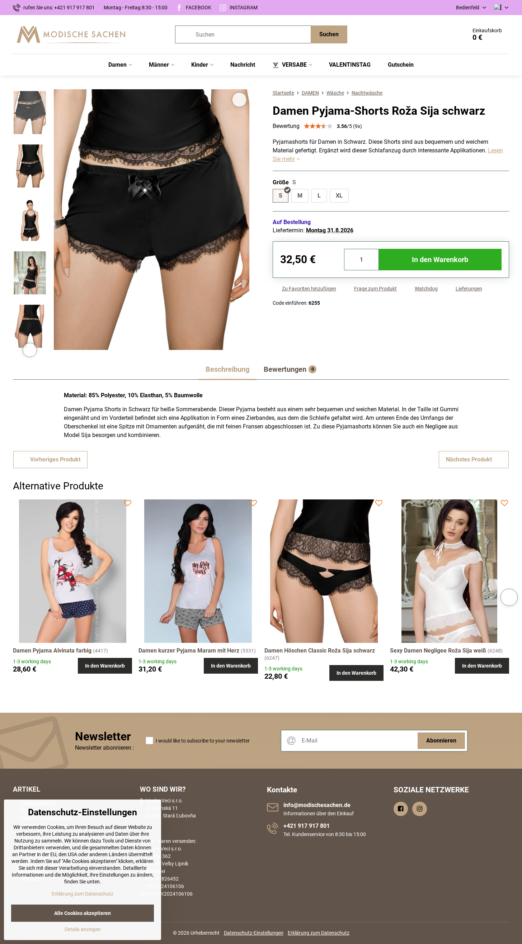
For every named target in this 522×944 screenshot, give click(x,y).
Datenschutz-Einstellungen (253, 933)
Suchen (329, 34)
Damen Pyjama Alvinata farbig (52, 650)
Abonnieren (441, 740)
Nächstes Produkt (469, 459)
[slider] (318, 126)
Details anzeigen (83, 929)
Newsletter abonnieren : (104, 747)
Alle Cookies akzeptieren (82, 913)
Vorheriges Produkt (55, 459)
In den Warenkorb (440, 259)
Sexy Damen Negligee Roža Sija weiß (438, 650)
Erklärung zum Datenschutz (318, 933)
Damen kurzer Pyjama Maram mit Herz (188, 650)
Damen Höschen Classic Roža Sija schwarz (319, 650)
